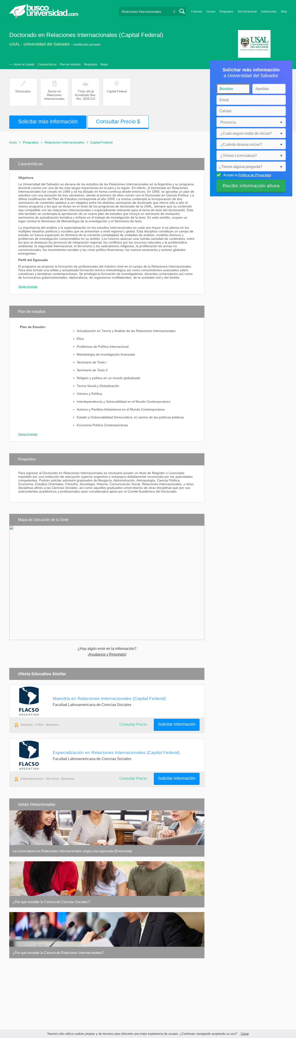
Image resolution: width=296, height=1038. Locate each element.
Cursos (210, 11)
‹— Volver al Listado (21, 64)
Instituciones (269, 11)
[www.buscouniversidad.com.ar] (43, 17)
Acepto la (247, 175)
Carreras (196, 11)
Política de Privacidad (254, 175)
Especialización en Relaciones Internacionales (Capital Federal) (116, 752)
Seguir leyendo (27, 286)
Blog (284, 11)
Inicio (13, 142)
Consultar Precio (133, 724)
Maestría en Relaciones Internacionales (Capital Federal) (109, 698)
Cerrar (245, 1033)
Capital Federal (101, 142)
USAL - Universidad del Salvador (39, 44)
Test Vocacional (247, 11)
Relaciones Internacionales (64, 142)
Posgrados (226, 11)
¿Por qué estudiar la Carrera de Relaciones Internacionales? (58, 953)
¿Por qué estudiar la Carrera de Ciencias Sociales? (51, 902)
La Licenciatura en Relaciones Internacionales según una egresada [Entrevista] (72, 851)
